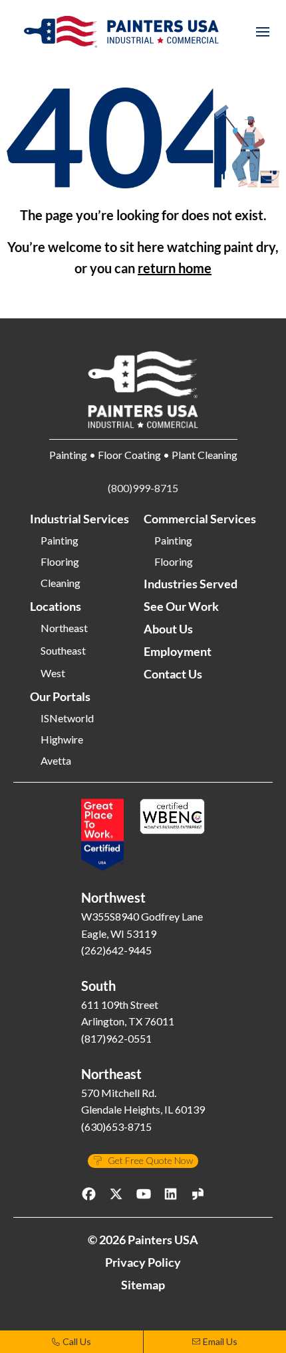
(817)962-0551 (116, 1038)
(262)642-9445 (116, 950)
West (53, 673)
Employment (178, 651)
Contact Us (173, 674)
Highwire (62, 739)
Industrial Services (79, 519)
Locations (55, 606)
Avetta (56, 760)
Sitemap (143, 1285)
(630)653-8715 (116, 1126)
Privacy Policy (143, 1262)
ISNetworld (67, 718)
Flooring (60, 561)
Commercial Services (200, 519)
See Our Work (181, 606)
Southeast (63, 650)
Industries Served (190, 584)
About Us (168, 629)
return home (175, 268)
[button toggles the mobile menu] (263, 32)
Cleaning (60, 583)
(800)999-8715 (143, 488)
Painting (59, 540)
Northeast (64, 628)
